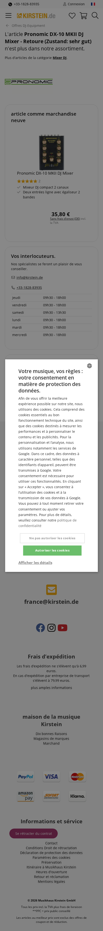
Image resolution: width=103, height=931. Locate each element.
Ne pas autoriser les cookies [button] (52, 538)
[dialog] (51, 465)
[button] (35, 562)
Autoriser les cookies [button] (52, 550)
